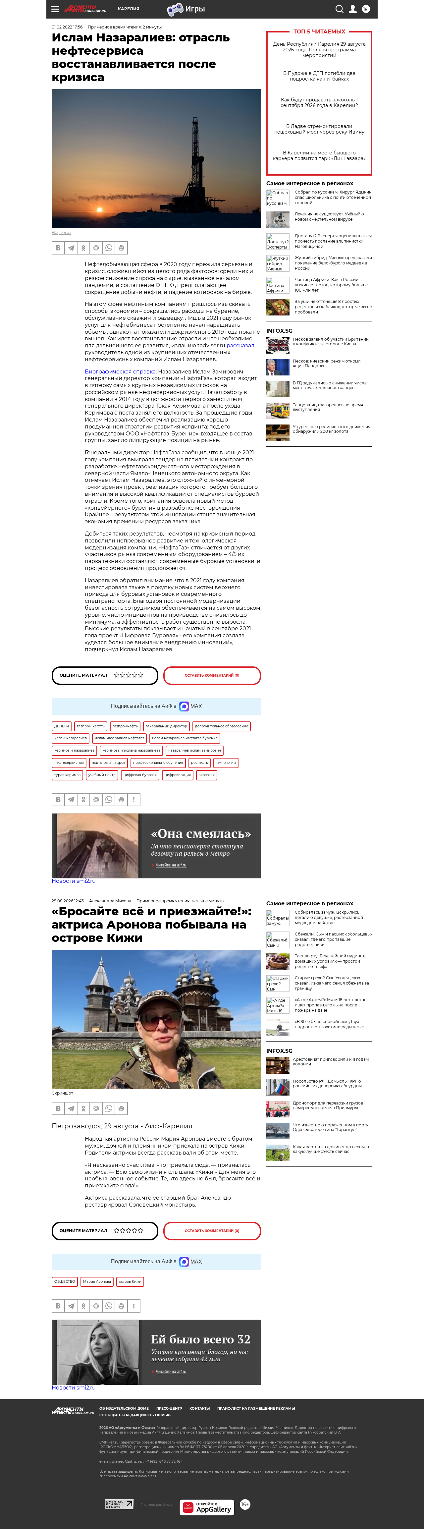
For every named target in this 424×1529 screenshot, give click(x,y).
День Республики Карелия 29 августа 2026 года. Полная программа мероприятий (319, 49)
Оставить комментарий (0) (212, 675)
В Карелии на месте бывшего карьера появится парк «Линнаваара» (319, 155)
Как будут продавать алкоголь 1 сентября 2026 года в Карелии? (319, 102)
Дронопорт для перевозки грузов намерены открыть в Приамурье (328, 1105)
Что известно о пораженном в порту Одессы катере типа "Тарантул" (330, 1127)
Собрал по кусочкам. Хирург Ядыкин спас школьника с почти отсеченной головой (333, 197)
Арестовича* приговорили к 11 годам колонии (331, 1061)
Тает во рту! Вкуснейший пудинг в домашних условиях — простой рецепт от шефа (330, 961)
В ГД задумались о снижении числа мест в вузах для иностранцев (330, 385)
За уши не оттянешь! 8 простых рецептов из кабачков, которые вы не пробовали (333, 306)
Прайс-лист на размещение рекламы (256, 1408)
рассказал (240, 345)
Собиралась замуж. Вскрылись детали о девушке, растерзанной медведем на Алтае (329, 917)
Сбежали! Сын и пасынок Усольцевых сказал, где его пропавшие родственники (333, 939)
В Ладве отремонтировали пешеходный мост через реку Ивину (319, 129)
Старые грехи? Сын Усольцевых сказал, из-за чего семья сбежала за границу (332, 983)
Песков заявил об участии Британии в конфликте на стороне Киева (331, 341)
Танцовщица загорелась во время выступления (328, 407)
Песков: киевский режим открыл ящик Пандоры (327, 363)
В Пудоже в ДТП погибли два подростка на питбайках (319, 76)
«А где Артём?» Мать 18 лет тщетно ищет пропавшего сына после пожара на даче (331, 1005)
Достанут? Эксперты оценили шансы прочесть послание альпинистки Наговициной (333, 241)
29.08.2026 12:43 (68, 900)
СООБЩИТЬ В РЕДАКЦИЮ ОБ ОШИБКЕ (135, 1415)
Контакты (199, 1408)
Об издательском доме (124, 1408)
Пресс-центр (169, 1408)
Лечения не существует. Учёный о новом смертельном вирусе (329, 216)
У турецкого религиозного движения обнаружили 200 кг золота (331, 429)
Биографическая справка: (121, 371)
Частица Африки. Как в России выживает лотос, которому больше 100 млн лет (331, 285)
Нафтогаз (61, 232)
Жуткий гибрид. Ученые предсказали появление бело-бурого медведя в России (333, 263)
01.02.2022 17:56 (67, 27)
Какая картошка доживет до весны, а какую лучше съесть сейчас (331, 1149)
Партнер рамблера (156, 1504)
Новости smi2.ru (74, 881)
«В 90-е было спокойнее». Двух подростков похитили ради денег (330, 1024)
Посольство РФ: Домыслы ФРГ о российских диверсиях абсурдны (327, 1083)
